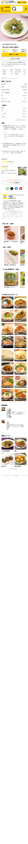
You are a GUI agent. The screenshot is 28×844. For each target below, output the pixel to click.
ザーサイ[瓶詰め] (5, 92)
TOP (2, 475)
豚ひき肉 (3, 84)
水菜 (2, 86)
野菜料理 (7, 475)
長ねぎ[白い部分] (5, 89)
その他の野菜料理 (15, 475)
